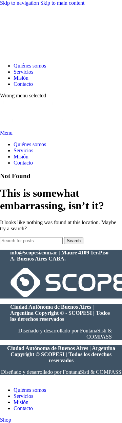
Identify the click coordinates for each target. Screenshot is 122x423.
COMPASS (99, 337)
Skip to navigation (20, 3)
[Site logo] (21, 54)
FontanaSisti (93, 330)
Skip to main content (62, 3)
